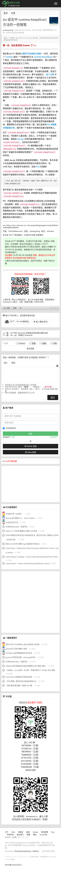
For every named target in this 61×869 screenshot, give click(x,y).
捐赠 (28, 834)
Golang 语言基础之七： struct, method (20, 518)
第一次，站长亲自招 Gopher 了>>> (20, 45)
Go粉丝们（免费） (40, 819)
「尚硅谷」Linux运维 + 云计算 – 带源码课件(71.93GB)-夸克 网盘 (30, 670)
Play (53, 832)
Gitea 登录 (31, 452)
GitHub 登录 (31, 446)
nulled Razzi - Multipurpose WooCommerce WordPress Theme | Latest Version (32, 550)
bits (38, 166)
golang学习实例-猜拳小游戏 (16, 648)
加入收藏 (7, 308)
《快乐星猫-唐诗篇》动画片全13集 (19, 685)
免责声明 (10, 834)
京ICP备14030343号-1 (13, 865)
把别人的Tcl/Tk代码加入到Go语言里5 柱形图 (22, 644)
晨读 (28, 832)
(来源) (38, 53)
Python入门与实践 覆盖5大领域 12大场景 (21, 531)
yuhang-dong (8, 30)
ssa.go (20, 138)
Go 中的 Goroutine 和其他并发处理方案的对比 (29, 332)
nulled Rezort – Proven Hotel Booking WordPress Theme (28, 563)
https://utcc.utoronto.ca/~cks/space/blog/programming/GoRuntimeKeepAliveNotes (30, 226)
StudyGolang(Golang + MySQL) (27, 851)
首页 (6, 12)
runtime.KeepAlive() (43, 56)
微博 (14, 308)
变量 (33, 343)
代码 (54, 343)
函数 (44, 343)
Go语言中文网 (29, 234)
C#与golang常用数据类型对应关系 (19, 653)
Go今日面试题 (11, 461)
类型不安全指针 (29, 53)
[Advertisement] (22, 484)
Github (35, 832)
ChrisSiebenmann (15, 231)
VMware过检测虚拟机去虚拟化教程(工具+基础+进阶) (26, 666)
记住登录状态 (11, 428)
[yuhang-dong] (53, 21)
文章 (13, 12)
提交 (53, 397)
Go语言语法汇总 (12, 522)
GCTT (11, 234)
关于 (6, 832)
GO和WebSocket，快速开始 (16, 526)
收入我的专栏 (41, 321)
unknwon (50, 231)
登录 (26, 357)
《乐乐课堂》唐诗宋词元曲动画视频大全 (21, 681)
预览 (13, 363)
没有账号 (42, 357)
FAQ (13, 832)
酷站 (35, 834)
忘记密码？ (54, 437)
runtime (9, 56)
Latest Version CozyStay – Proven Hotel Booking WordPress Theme (32, 556)
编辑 (5, 363)
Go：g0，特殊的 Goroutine (21, 335)
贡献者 (20, 832)
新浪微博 (44, 832)
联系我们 (20, 834)
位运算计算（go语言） (14, 513)
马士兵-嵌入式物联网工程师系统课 (19, 677)
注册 (13, 437)
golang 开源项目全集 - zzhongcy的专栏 (21, 657)
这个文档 (50, 74)
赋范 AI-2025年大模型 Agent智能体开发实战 (23, 544)
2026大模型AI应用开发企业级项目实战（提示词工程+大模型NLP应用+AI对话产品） (32, 537)
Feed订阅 (43, 834)
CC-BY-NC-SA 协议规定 (22, 255)
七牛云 (52, 851)
